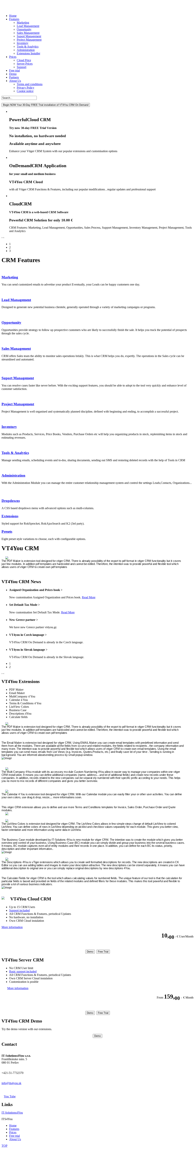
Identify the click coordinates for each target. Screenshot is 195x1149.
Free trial (14, 70)
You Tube (10, 1096)
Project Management (29, 39)
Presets (7, 532)
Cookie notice (25, 91)
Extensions (10, 516)
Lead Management (28, 26)
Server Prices (25, 63)
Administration (26, 50)
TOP (4, 1145)
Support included (19, 910)
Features (14, 19)
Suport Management (29, 36)
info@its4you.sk (11, 1083)
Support (21, 67)
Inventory (22, 43)
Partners (14, 77)
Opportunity (24, 29)
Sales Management (28, 32)
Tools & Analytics (27, 46)
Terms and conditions (29, 84)
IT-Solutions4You (12, 1112)
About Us (15, 80)
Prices (12, 56)
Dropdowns (11, 501)
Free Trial (103, 951)
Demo (13, 74)
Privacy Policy (25, 87)
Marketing (23, 22)
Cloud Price (24, 60)
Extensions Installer (28, 53)
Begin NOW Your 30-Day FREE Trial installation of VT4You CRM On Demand (45, 104)
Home (13, 15)
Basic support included (23, 971)
